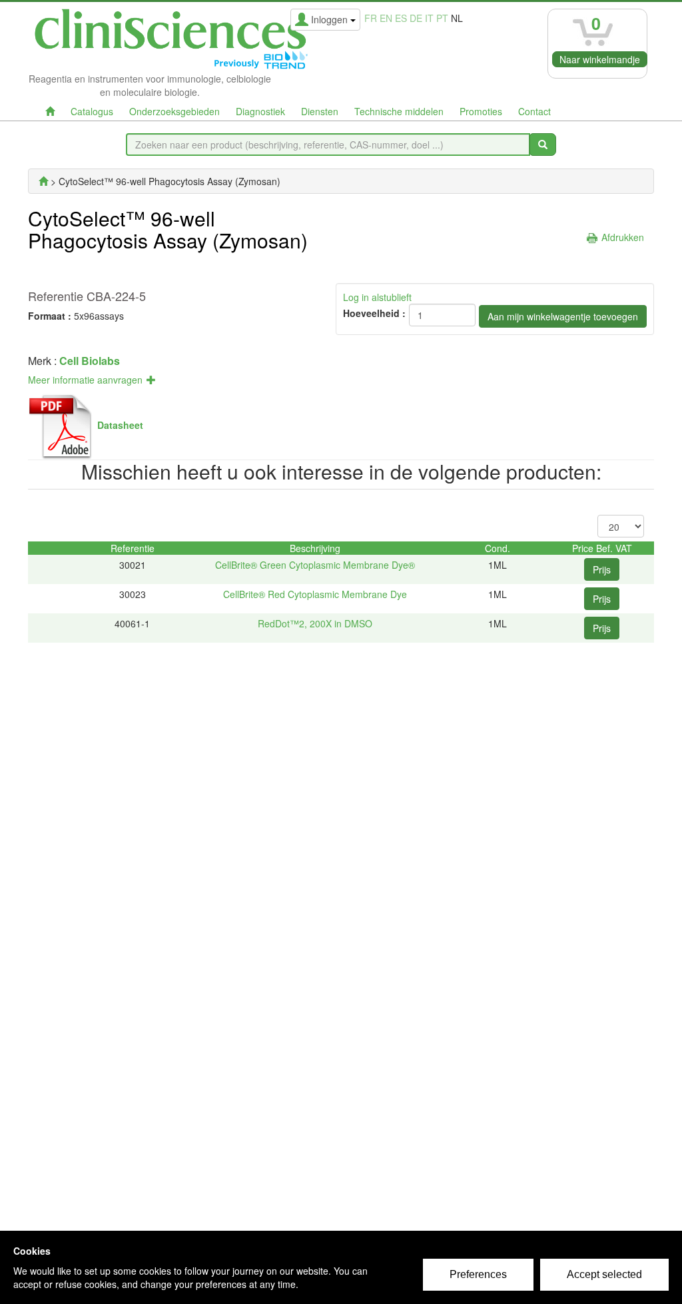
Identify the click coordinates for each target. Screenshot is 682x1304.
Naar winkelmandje (599, 59)
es (401, 18)
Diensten (319, 111)
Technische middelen (399, 111)
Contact (534, 111)
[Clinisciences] (43, 181)
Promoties (481, 111)
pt (442, 18)
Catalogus (92, 111)
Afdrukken (622, 237)
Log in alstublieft (377, 297)
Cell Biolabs (89, 360)
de (416, 18)
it (429, 18)
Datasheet (120, 425)
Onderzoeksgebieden (174, 111)
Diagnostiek (260, 111)
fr (370, 18)
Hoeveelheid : (374, 313)
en (386, 18)
